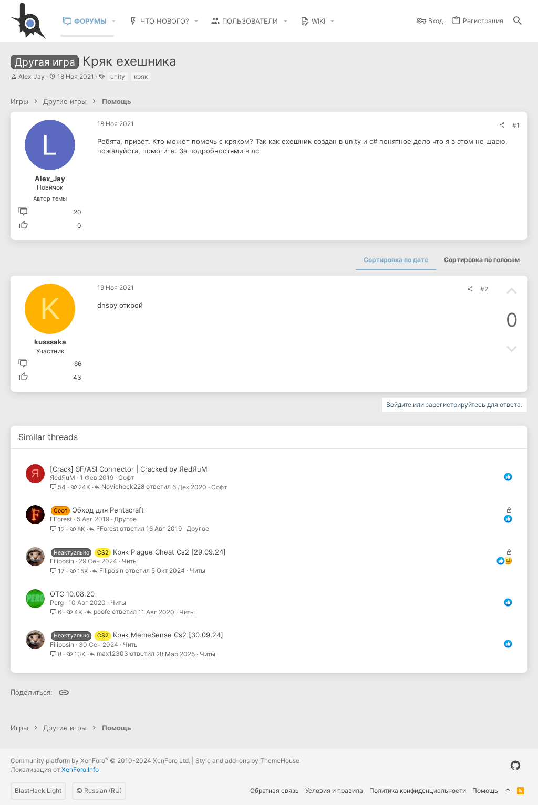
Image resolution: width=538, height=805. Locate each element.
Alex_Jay (31, 76)
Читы (130, 561)
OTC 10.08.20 (72, 594)
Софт (126, 478)
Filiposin (62, 561)
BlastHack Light (38, 790)
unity (117, 76)
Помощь (485, 790)
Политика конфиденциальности (417, 790)
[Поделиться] (502, 125)
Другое (125, 519)
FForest (61, 519)
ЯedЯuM (62, 478)
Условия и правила (334, 790)
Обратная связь (274, 790)
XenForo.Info (80, 769)
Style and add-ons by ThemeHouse (247, 761)
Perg (57, 603)
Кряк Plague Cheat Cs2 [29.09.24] (169, 552)
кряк (141, 76)
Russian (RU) (102, 790)
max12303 (112, 654)
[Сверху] (507, 791)
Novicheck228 (122, 487)
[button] (114, 21)
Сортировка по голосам (482, 260)
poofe (102, 612)
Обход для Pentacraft (108, 510)
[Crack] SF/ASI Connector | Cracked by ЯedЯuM (129, 469)
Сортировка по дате (396, 260)
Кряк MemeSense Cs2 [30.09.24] (168, 635)
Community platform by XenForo (100, 761)
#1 (516, 125)
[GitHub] (515, 765)
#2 (484, 289)
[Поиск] (517, 21)
